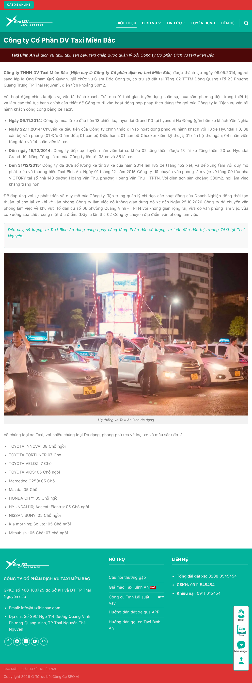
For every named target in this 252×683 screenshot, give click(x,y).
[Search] (246, 23)
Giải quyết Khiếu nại (38, 669)
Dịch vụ (150, 23)
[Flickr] (44, 642)
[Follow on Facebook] (8, 642)
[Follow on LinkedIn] (26, 642)
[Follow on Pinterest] (17, 642)
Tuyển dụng (203, 23)
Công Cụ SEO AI (65, 676)
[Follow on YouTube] (35, 642)
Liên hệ (228, 23)
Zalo (241, 635)
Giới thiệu (126, 23)
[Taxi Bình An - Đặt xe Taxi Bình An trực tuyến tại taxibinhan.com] (28, 21)
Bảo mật (11, 669)
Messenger (241, 651)
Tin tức (174, 23)
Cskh (241, 619)
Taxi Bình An (62, 229)
